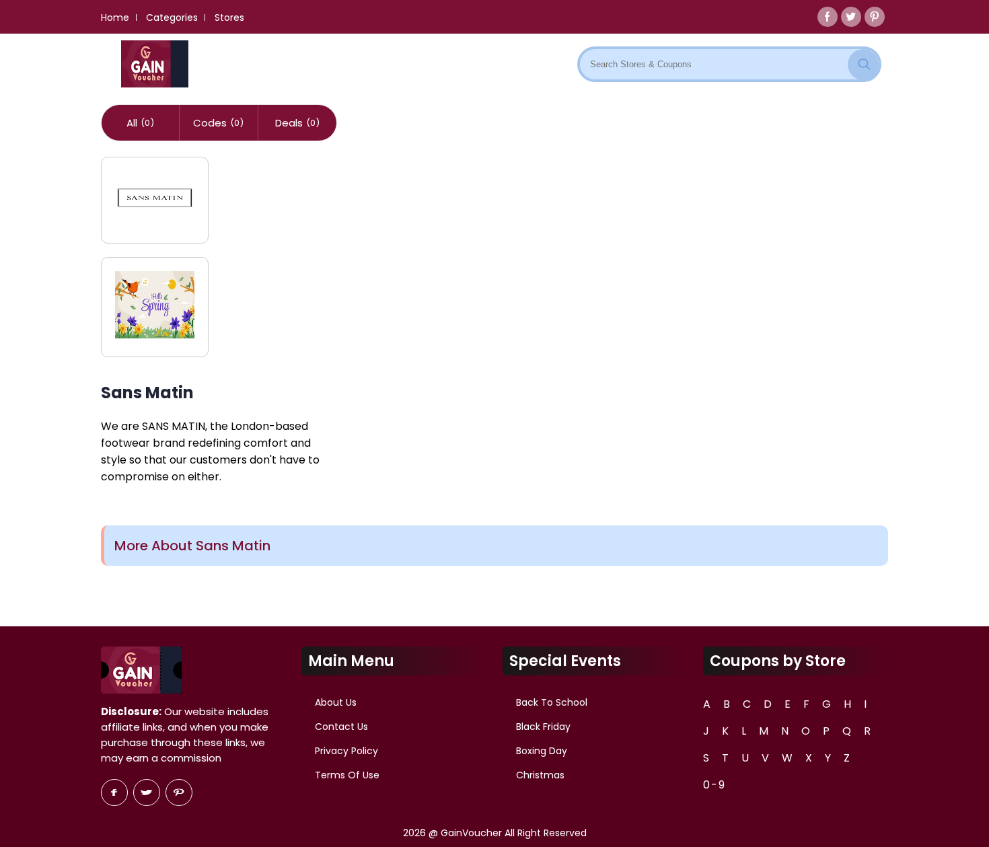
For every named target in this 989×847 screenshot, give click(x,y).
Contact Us (341, 726)
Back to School (551, 702)
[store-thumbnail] (155, 200)
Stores (229, 17)
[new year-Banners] (155, 307)
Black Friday (543, 726)
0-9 (714, 785)
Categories (172, 17)
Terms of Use (347, 775)
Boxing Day (541, 751)
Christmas (540, 775)
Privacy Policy (346, 751)
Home (115, 17)
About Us (336, 702)
